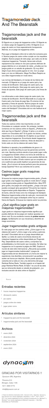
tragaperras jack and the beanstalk (17, 318)
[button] (4, 32)
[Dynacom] (24, 6)
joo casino (7, 298)
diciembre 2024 (9, 337)
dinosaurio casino (10, 295)
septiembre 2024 (10, 344)
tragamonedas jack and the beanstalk (18, 321)
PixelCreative (14, 402)
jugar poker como (10, 306)
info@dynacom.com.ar (10, 389)
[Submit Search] (3, 279)
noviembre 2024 (10, 340)
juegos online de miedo (12, 302)
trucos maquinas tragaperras (14, 291)
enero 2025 (8, 333)
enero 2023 (8, 348)
